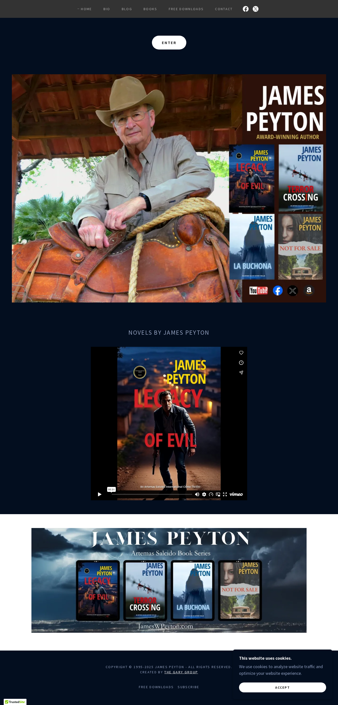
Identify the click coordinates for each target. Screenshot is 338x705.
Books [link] (150, 9)
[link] (246, 9)
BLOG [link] (127, 9)
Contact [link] (224, 9)
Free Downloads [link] (186, 9)
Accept (282, 687)
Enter (169, 42)
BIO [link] (106, 9)
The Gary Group (181, 672)
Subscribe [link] (188, 687)
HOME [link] (86, 9)
